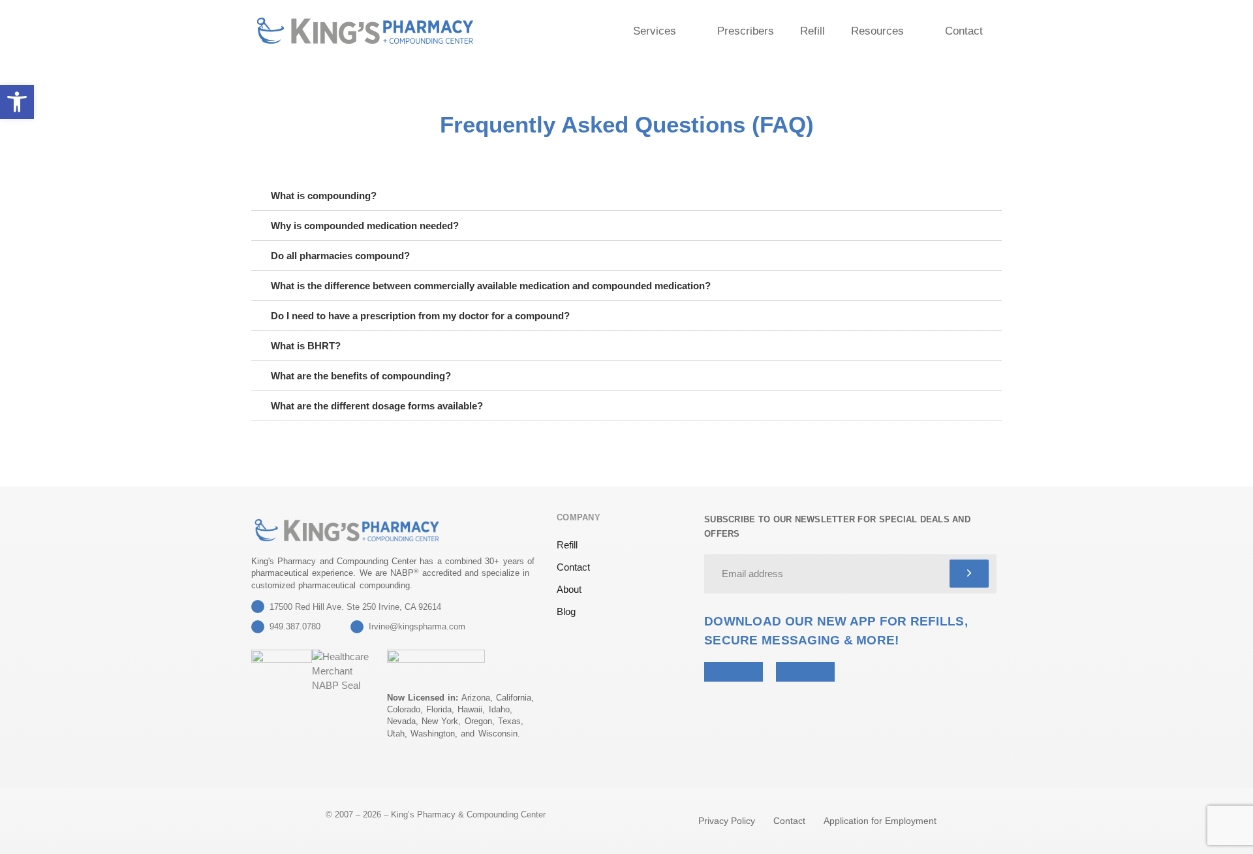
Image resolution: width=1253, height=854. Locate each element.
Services (654, 31)
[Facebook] (291, 769)
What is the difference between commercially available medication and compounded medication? (491, 285)
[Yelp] (259, 769)
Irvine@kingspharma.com (417, 626)
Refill (812, 31)
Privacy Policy (726, 820)
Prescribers (745, 31)
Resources (877, 31)
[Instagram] (323, 769)
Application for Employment (880, 820)
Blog (566, 611)
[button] (626, 196)
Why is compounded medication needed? (365, 225)
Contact (964, 31)
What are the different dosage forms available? (377, 405)
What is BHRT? (306, 345)
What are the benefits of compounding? (361, 375)
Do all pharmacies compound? (340, 255)
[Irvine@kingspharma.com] (357, 626)
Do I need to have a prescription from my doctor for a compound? (420, 315)
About (569, 589)
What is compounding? (324, 195)
